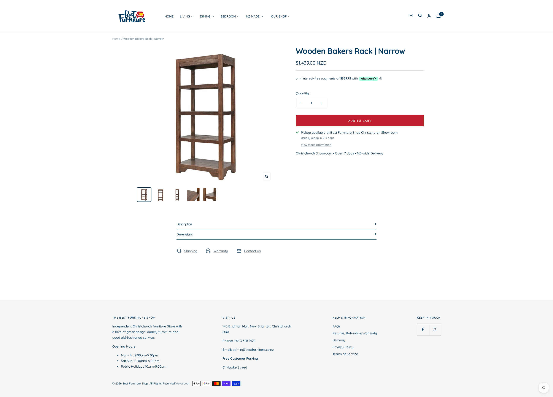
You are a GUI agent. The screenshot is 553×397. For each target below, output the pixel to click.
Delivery (338, 340)
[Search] (420, 15)
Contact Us (252, 251)
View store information (316, 144)
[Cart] (438, 16)
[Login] (429, 15)
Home (116, 38)
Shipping (190, 251)
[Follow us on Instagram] (435, 329)
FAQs (336, 326)
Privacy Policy (343, 347)
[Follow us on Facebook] (423, 329)
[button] (276, 224)
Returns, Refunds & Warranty (354, 333)
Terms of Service (345, 354)
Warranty (220, 251)
